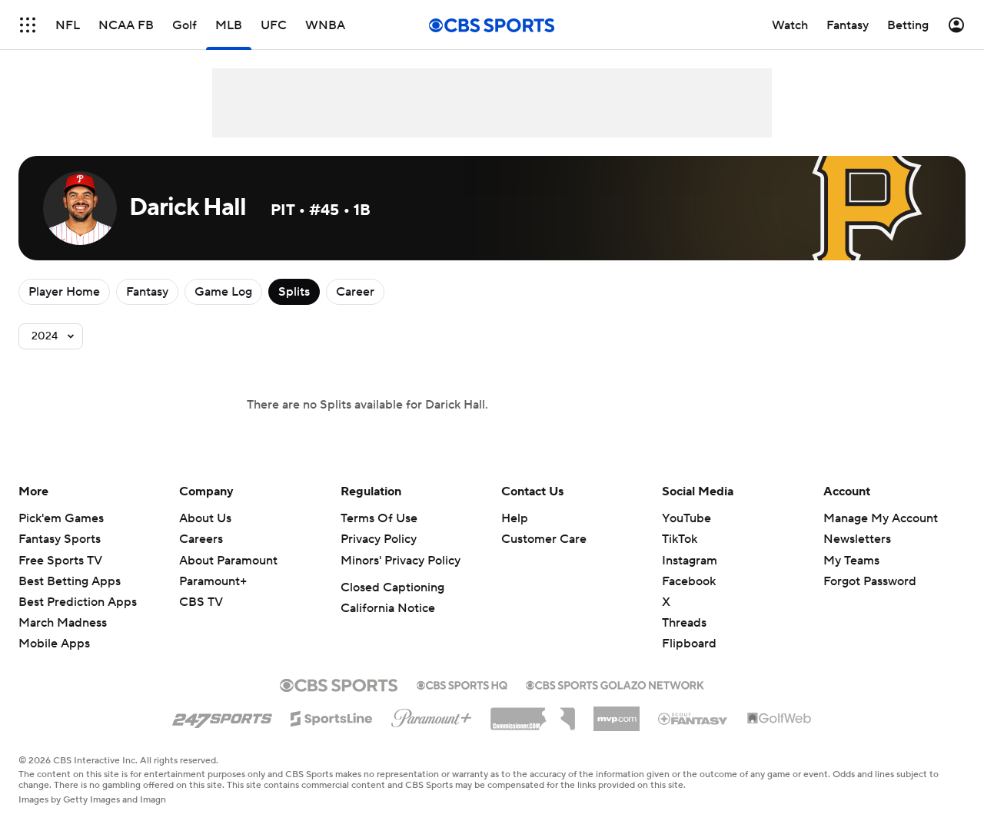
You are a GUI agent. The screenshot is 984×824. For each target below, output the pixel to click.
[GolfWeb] (779, 718)
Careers (201, 539)
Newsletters (857, 539)
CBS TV (201, 602)
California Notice (388, 608)
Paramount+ (213, 581)
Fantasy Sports (59, 539)
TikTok (679, 539)
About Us (205, 518)
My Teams (851, 560)
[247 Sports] (222, 715)
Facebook (689, 581)
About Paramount (228, 560)
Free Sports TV (60, 560)
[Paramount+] (431, 715)
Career (355, 291)
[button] (27, 25)
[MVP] (616, 712)
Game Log (223, 291)
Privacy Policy (379, 539)
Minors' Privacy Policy (400, 560)
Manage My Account (880, 518)
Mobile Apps (54, 643)
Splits (294, 291)
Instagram (689, 560)
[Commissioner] (532, 713)
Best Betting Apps (69, 581)
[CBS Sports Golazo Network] (615, 683)
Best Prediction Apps (77, 602)
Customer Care (544, 539)
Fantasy (147, 291)
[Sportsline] (332, 716)
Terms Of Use (379, 518)
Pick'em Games (61, 518)
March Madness (62, 622)
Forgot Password (869, 581)
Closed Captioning (392, 587)
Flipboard (689, 643)
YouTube (686, 518)
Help (514, 518)
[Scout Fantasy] (693, 718)
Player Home (64, 291)
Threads (684, 622)
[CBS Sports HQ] (462, 683)
